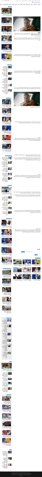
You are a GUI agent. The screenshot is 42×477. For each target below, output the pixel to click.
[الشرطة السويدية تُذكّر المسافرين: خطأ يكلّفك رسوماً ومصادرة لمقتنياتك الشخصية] (9, 345)
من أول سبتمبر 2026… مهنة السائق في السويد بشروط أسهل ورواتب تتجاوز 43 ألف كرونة (5, 198)
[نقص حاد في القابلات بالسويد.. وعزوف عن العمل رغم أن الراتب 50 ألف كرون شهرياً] (10, 203)
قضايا (24, 4)
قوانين (21, 4)
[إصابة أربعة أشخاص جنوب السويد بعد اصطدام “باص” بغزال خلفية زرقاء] (10, 379)
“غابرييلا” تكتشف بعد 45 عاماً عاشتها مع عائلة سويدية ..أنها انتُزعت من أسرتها (7, 312)
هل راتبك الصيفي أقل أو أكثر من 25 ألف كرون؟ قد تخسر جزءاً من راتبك (4, 341)
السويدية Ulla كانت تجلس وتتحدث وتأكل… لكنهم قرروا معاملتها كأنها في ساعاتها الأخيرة (7, 303)
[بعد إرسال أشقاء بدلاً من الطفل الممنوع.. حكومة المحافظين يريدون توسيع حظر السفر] (17, 276)
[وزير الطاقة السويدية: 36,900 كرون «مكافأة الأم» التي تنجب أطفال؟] (36, 276)
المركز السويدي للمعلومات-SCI (37, 36)
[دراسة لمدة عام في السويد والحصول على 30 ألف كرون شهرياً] (10, 212)
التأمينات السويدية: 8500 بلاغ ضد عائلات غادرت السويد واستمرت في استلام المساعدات (5, 86)
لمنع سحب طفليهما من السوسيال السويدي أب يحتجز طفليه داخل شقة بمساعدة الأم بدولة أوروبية (17, 265)
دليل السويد (28, 4)
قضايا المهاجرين (5, 4)
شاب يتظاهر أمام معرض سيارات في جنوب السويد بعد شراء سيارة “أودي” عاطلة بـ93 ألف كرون (7, 285)
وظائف (13, 4)
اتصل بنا (20, 0)
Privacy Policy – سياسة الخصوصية (31, 0)
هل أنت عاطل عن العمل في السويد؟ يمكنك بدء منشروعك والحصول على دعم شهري (7, 194)
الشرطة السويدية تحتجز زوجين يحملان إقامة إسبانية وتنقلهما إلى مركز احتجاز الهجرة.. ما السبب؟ (7, 276)
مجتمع (16, 4)
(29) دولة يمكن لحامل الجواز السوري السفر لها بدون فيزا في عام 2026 (6, 428)
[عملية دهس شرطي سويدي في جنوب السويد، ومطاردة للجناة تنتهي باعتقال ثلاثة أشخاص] (10, 383)
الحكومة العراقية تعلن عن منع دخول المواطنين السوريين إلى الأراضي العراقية (6, 411)
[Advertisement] (26, 11)
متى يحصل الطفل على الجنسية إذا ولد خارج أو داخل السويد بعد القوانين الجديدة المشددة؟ (5, 179)
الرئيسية (38, 4)
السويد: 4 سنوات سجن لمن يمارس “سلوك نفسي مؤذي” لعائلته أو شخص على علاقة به (6, 114)
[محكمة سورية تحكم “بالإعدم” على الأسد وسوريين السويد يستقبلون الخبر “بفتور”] (10, 73)
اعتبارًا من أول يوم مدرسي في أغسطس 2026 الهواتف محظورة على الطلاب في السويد (7, 123)
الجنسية (10, 4)
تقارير (31, 4)
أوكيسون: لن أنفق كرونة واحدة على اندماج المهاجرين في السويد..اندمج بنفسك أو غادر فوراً (7, 51)
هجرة (19, 4)
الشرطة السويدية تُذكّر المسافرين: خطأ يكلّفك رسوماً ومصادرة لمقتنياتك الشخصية (4, 348)
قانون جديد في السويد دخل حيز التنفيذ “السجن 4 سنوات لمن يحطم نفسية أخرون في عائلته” (6, 150)
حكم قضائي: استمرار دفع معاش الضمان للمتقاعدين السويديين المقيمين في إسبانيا (7, 141)
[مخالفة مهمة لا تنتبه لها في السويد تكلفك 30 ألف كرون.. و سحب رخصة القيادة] (9, 353)
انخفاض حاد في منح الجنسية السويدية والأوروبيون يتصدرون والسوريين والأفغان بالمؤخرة (7, 254)
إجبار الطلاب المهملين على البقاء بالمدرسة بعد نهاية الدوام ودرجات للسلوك (5, 91)
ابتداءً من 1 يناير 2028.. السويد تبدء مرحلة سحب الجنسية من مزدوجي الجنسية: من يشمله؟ (27, 280)
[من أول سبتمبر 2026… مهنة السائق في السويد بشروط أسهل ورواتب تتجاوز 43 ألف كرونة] (10, 197)
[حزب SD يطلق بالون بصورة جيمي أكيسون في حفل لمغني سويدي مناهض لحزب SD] (17, 269)
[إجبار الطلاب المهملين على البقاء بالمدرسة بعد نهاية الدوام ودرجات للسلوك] (10, 90)
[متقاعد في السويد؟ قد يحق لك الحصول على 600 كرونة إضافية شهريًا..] (10, 174)
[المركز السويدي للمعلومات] (21, 2)
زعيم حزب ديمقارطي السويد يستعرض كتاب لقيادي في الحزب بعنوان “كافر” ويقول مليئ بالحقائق (7, 33)
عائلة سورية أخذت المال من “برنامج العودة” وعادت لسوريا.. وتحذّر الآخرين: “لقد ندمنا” (7, 402)
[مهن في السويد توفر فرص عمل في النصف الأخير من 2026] (10, 208)
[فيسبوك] (37, 254)
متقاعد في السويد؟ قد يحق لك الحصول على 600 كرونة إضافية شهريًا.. (4, 321)
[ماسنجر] (35, 254)
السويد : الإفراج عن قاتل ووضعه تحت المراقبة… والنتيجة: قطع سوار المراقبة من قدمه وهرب (5, 374)
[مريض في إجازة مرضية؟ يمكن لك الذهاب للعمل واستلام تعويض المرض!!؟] (9, 334)
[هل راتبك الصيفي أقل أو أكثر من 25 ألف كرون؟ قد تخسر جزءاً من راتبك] (9, 340)
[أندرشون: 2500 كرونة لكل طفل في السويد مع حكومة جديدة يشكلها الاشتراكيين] (36, 269)
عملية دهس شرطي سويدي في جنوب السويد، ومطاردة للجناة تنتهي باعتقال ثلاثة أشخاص (5, 384)
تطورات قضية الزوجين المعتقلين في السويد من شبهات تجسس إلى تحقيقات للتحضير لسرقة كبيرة (7, 15)
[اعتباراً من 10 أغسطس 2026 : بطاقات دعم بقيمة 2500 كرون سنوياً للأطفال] (36, 261)
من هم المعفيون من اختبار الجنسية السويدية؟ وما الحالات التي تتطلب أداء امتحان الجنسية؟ (7, 245)
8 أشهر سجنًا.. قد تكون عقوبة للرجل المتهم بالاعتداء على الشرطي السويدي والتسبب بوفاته (5, 389)
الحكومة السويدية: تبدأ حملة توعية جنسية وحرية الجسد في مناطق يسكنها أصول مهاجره (7, 444)
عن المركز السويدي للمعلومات (24, 0)
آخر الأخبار (35, 4)
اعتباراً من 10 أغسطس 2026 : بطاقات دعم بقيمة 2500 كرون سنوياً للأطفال (5, 170)
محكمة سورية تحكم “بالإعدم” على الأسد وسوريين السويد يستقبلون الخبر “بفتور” (5, 74)
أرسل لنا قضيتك (17, 0)
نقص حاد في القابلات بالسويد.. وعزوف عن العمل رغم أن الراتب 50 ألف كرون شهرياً (5, 204)
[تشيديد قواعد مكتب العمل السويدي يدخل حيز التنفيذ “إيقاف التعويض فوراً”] (10, 158)
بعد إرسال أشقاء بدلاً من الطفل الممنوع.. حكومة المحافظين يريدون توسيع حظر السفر (18, 280)
